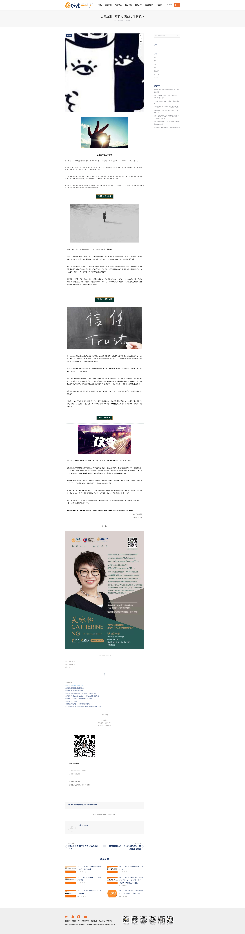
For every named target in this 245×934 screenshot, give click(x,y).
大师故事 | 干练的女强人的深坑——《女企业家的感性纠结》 (82, 696)
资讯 (155, 64)
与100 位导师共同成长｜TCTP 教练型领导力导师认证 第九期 (166, 117)
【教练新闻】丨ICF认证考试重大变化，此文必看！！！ (167, 111)
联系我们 (109, 921)
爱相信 (74, 921)
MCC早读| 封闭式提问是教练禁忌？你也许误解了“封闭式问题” (83, 706)
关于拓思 (94, 921)
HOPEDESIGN (96, 924)
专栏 (155, 67)
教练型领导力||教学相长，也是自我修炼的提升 (167, 129)
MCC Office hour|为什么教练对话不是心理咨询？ (89, 892)
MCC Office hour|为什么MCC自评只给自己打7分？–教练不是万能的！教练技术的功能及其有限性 (131, 880)
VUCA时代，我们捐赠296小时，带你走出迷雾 (167, 102)
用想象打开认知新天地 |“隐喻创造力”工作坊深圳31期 (166, 91)
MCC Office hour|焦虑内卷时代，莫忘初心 (131, 868)
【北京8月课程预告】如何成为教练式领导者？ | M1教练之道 (166, 97)
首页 (115, 20)
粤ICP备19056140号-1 (108, 924)
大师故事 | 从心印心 (71, 701)
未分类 (156, 77)
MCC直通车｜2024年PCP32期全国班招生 (166, 107)
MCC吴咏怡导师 (84, 921)
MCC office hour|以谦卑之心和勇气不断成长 (89, 879)
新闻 (155, 61)
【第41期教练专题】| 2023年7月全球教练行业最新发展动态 (167, 123)
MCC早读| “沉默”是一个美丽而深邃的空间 (77, 704)
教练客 (67, 921)
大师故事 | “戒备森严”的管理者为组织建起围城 (78, 698)
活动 (155, 57)
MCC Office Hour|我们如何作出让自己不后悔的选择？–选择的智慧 (131, 892)
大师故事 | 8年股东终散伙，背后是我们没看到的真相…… (81, 693)
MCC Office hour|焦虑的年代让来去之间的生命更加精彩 (89, 868)
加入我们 (102, 921)
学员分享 (156, 74)
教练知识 (120, 20)
